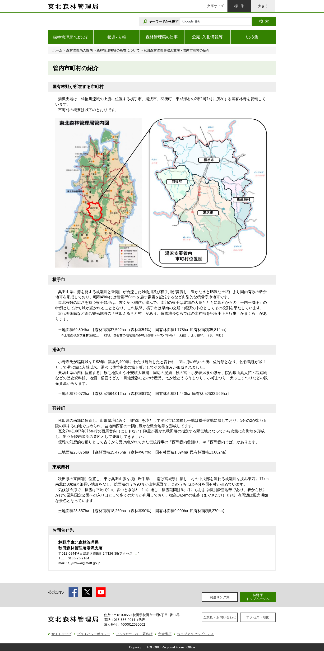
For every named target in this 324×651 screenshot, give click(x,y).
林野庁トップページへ (257, 596)
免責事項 (164, 634)
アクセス (126, 553)
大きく (263, 6)
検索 (264, 21)
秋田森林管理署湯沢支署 (161, 50)
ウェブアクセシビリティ (195, 634)
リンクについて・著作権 (134, 634)
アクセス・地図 (257, 617)
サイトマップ (61, 634)
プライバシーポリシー (93, 634)
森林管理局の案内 (79, 50)
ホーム (57, 50)
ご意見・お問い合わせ (219, 617)
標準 (239, 6)
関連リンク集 (220, 597)
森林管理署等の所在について (118, 50)
